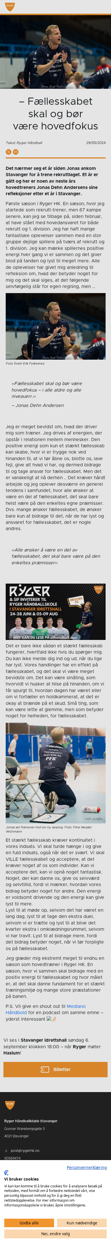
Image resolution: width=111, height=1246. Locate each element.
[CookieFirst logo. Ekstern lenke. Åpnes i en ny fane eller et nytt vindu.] (6, 1172)
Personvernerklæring (87, 1167)
